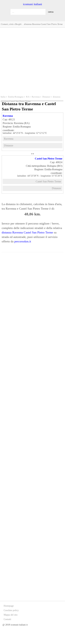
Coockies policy (11, 610)
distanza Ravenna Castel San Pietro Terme (27, 232)
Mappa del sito (11, 615)
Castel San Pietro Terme (48, 158)
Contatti (7, 619)
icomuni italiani (32, 4)
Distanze (46, 97)
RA (27, 97)
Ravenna (36, 97)
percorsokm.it (22, 241)
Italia (3, 97)
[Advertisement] (32, 61)
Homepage (9, 606)
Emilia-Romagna (15, 97)
